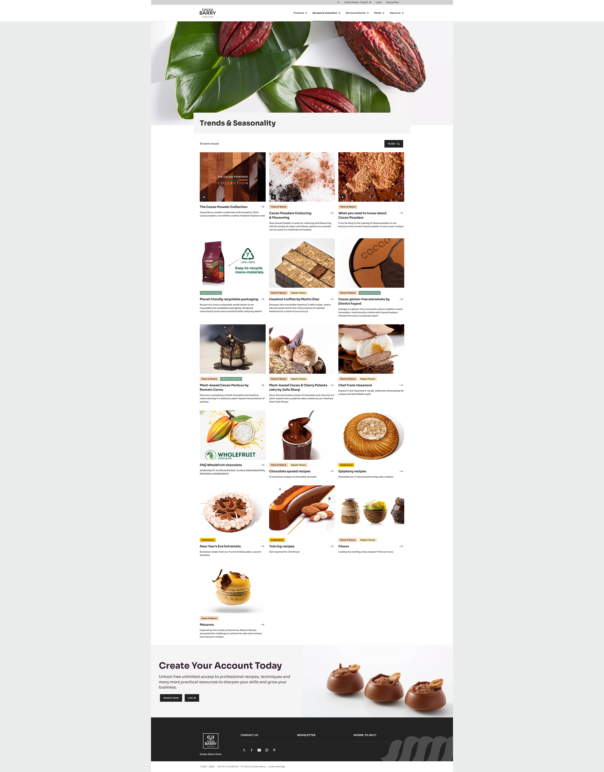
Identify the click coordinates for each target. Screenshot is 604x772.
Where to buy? (364, 735)
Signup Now (171, 697)
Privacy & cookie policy (253, 766)
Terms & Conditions (228, 766)
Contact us (249, 735)
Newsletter (306, 735)
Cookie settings (276, 766)
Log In (192, 697)
